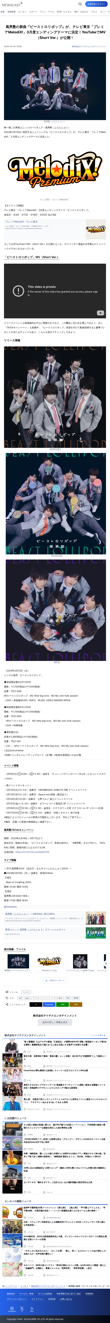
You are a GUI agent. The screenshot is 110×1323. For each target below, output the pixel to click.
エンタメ (22, 11)
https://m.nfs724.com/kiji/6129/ (32, 852)
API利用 (51, 1299)
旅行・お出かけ (81, 11)
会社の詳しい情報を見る (55, 1022)
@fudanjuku (10, 906)
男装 (68, 998)
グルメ (94, 11)
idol (20, 998)
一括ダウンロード (57, 980)
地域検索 (11, 11)
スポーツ (33, 11)
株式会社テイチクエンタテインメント (89, 46)
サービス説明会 (45, 1293)
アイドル (36, 998)
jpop (27, 998)
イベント (46, 998)
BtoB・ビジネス (64, 11)
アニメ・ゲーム (47, 11)
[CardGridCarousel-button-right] (106, 963)
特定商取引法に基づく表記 (69, 1293)
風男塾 (75, 998)
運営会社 (11, 1293)
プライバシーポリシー (17, 1299)
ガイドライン (38, 1299)
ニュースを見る (97, 1035)
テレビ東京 (58, 998)
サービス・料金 (26, 1293)
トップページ (11, 1286)
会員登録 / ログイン (96, 4)
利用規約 (89, 1293)
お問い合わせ (66, 1299)
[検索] (80, 4)
